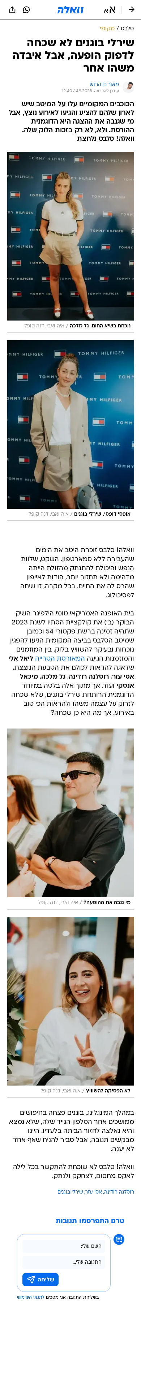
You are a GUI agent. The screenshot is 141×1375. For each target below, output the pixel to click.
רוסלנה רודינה (119, 1192)
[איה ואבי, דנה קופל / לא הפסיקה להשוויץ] (70, 1007)
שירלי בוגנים (70, 1192)
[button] (109, 10)
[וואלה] (70, 9)
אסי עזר (93, 1192)
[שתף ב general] (12, 10)
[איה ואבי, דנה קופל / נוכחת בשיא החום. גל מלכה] (70, 242)
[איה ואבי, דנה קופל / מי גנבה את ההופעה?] (70, 819)
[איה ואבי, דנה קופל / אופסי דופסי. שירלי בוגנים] (70, 430)
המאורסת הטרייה (60, 659)
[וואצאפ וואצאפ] (26, 9)
